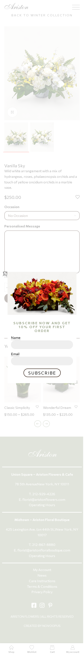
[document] (42, 327)
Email (15, 354)
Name (15, 337)
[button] (5, 273)
